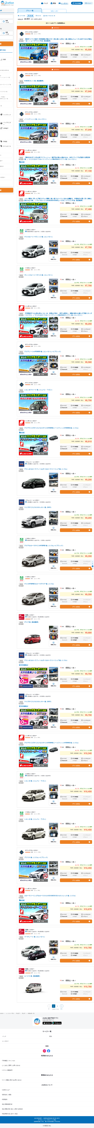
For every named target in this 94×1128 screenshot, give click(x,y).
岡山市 (23, 1013)
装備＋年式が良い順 (50, 15)
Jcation (2, 1013)
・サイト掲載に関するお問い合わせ (11, 1080)
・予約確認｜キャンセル (8, 1060)
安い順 (31, 15)
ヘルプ (92, 563)
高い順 (39, 15)
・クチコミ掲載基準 (6, 1070)
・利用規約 (4, 1099)
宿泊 (50, 1036)
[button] (21, 15)
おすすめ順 (22, 15)
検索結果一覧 (31, 1013)
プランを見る (76, 62)
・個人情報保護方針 (6, 1104)
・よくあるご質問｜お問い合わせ (10, 1065)
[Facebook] (49, 1050)
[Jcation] (7, 3)
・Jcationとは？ (5, 1090)
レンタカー (5, 1041)
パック (4, 1036)
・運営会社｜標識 (6, 1094)
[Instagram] (45, 1050)
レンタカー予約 (10, 1013)
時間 (7, 20)
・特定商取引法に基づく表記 (9, 1114)
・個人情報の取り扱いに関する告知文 (12, 1109)
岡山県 (18, 1013)
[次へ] (61, 1006)
